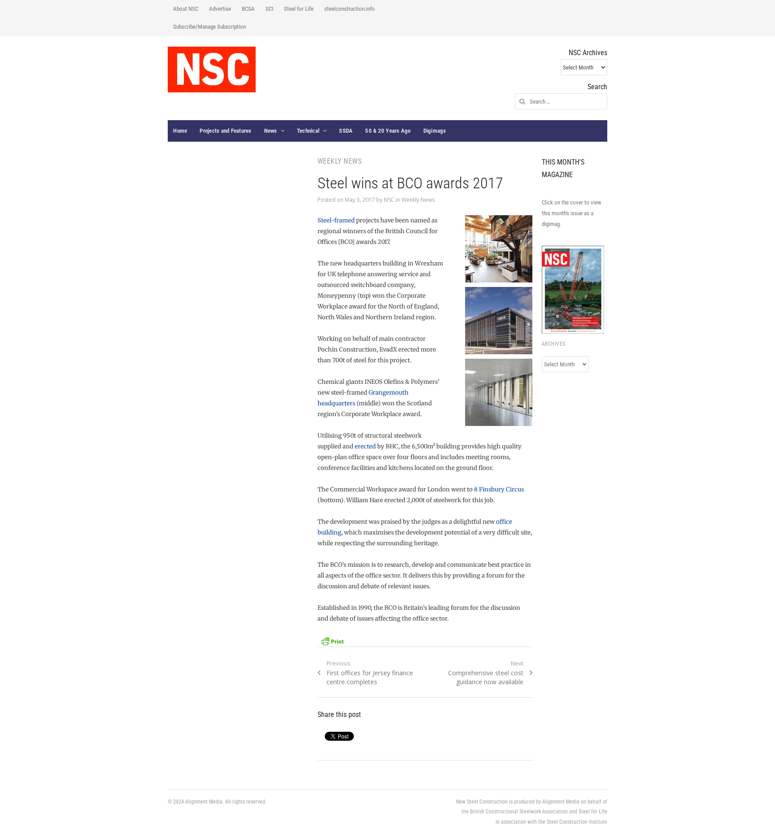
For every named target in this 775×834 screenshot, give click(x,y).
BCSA (248, 8)
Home (180, 130)
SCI (269, 8)
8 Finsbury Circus (499, 489)
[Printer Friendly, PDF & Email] (332, 640)
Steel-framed (337, 220)
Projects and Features (225, 130)
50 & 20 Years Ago (387, 130)
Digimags (434, 130)
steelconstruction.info (349, 8)
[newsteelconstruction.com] (212, 69)
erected (365, 446)
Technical (308, 130)
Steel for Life (298, 8)
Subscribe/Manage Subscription (209, 26)
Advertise (220, 8)
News (270, 130)
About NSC (185, 8)
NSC (389, 200)
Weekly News (418, 200)
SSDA (346, 130)
